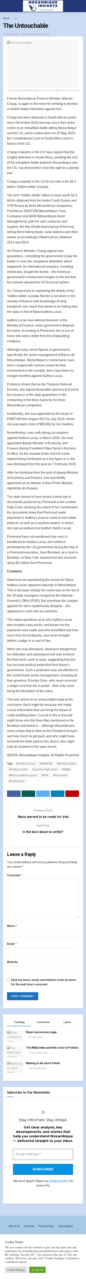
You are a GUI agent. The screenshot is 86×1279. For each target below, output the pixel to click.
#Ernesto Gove (66, 763)
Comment (15, 875)
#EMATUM (46, 763)
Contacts (29, 1226)
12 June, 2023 (11, 34)
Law (16, 18)
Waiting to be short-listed (43, 1063)
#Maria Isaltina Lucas (23, 775)
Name (12, 926)
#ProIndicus (16, 781)
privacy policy (58, 1181)
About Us (14, 1226)
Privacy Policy (46, 1226)
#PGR (45, 775)
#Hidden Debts (18, 769)
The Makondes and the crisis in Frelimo (52, 1047)
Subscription (65, 1226)
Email (12, 944)
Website (12, 962)
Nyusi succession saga (41, 1032)
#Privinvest (60, 775)
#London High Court (45, 769)
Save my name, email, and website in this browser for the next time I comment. (43, 982)
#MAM (66, 769)
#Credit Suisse (25, 763)
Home (6, 18)
